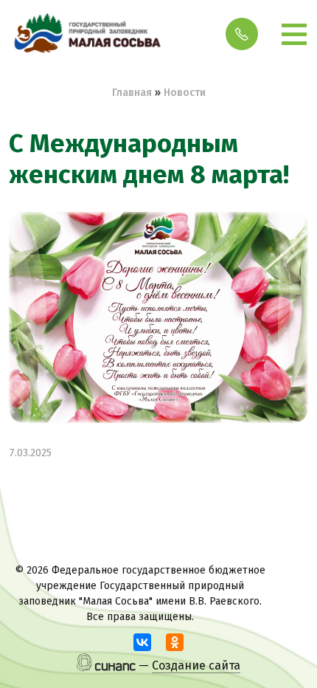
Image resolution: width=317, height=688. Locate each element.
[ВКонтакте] (142, 642)
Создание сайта (196, 665)
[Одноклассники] (175, 642)
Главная (132, 92)
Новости (185, 92)
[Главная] (86, 34)
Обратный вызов (242, 34)
